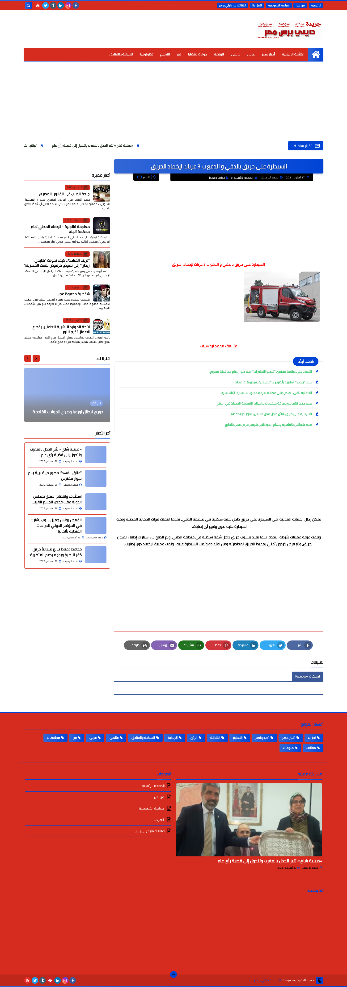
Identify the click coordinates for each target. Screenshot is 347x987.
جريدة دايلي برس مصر (262, 980)
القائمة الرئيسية (293, 54)
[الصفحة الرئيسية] (315, 54)
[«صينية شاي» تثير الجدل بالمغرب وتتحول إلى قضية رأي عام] (95, 454)
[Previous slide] (36, 358)
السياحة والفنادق (121, 54)
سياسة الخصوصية (278, 5)
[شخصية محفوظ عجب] (101, 293)
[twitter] (45, 5)
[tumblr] (53, 5)
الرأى (194, 738)
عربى (251, 54)
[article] (67, 395)
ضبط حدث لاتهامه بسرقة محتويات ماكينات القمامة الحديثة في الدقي (264, 403)
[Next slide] (27, 358)
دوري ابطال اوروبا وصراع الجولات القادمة (68, 412)
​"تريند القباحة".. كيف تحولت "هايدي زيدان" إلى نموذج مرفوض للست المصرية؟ (57, 262)
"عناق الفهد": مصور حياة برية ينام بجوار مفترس (33, 145)
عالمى (235, 54)
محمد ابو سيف (310, 867)
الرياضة (219, 54)
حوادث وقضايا (197, 54)
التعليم (165, 54)
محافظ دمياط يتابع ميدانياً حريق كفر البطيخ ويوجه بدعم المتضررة (56, 551)
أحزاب (312, 738)
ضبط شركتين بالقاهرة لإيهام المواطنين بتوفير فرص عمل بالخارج (268, 424)
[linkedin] (60, 5)
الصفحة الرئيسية (243, 177)
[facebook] (75, 5)
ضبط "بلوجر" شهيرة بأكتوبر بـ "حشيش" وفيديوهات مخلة (273, 382)
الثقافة (215, 738)
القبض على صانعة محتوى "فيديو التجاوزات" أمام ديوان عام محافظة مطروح (260, 371)
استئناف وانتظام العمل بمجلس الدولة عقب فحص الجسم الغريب (57, 499)
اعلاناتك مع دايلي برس (232, 5)
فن (179, 54)
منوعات (288, 748)
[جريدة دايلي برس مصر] (289, 29)
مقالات (311, 748)
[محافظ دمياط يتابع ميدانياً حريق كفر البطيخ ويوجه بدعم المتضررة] (95, 554)
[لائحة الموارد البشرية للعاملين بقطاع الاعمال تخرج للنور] (101, 326)
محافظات (53, 738)
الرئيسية (316, 5)
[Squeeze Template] (319, 980)
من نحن (300, 5)
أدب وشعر (262, 738)
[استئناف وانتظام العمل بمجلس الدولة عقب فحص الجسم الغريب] (95, 501)
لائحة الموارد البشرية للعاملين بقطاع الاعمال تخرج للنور (61, 329)
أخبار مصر (268, 54)
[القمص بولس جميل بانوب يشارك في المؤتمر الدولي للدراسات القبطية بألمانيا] (95, 525)
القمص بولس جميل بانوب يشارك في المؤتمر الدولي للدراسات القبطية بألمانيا (56, 525)
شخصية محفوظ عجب (73, 293)
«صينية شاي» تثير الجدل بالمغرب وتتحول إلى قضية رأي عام (121, 145)
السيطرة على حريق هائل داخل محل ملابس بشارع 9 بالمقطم (271, 414)
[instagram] (68, 5)
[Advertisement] (173, 106)
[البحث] (28, 5)
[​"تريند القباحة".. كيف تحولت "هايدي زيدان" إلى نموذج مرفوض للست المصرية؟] (101, 259)
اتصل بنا (257, 5)
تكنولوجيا (146, 54)
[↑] (173, 974)
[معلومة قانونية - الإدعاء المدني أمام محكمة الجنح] (101, 225)
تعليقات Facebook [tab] (307, 676)
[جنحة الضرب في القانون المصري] (101, 193)
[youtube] (38, 5)
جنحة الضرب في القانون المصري (64, 193)
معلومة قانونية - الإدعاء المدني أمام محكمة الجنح (60, 229)
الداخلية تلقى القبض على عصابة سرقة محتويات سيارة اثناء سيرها (265, 393)
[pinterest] (50, 980)
